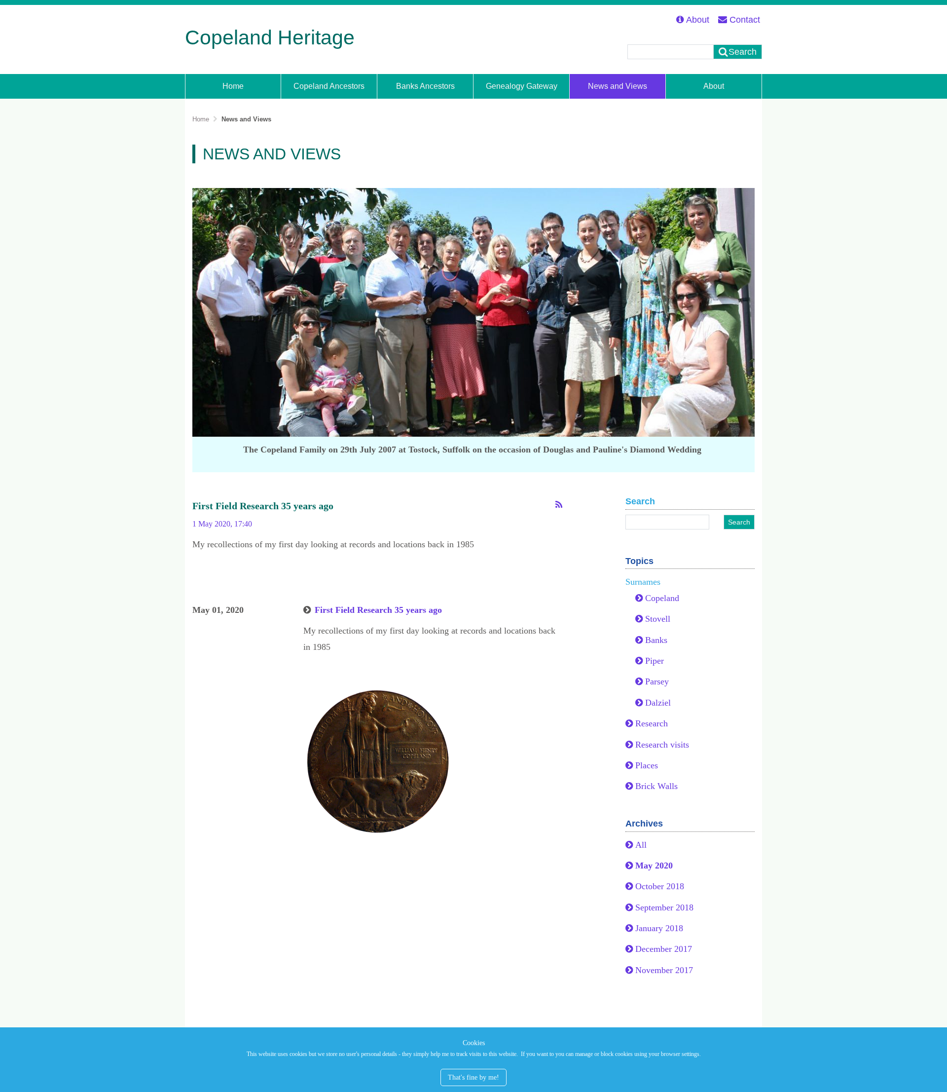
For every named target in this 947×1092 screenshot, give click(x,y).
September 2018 (664, 907)
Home (233, 85)
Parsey (657, 681)
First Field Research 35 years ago (262, 505)
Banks (656, 640)
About (697, 20)
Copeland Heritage (270, 37)
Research (651, 723)
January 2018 (659, 928)
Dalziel (658, 703)
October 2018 (659, 886)
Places (646, 765)
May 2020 (654, 865)
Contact (744, 20)
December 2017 (663, 949)
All (641, 845)
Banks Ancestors (425, 85)
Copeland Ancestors (328, 85)
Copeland (662, 598)
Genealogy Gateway (521, 85)
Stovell (657, 619)
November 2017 (664, 970)
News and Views (617, 85)
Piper (654, 661)
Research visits (662, 745)
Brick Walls (656, 786)
